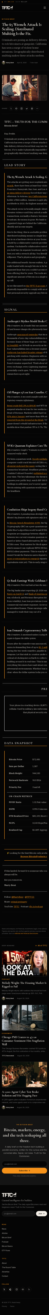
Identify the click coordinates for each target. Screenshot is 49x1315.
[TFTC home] (7, 7)
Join (40, 1214)
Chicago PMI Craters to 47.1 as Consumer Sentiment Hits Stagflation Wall (23, 1040)
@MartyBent (17, 897)
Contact (5, 1276)
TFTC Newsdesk (8, 1056)
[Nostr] (10, 1289)
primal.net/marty (19, 901)
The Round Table (9, 1267)
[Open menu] (44, 7)
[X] (4, 1289)
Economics (7, 1033)
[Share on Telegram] (32, 108)
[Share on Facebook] (16, 108)
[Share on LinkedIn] (21, 108)
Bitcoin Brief (8, 19)
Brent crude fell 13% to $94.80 (21, 405)
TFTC (16, 906)
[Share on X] (11, 108)
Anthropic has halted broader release (25, 352)
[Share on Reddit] (27, 108)
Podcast (6, 979)
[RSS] (29, 1289)
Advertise (5, 1272)
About (4, 1263)
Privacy (4, 1306)
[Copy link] (37, 108)
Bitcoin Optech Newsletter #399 (25, 523)
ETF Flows (6, 1250)
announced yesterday (27, 334)
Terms (12, 1306)
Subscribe (23, 1171)
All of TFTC (42, 946)
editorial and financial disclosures (26, 933)
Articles (5, 1233)
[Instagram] (16, 1289)
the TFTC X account (35, 285)
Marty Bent (10, 63)
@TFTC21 (29, 897)
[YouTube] (22, 1289)
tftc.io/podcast (36, 906)
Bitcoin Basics (7, 1246)
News (4, 1229)
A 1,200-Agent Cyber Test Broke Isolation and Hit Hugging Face (20, 1093)
